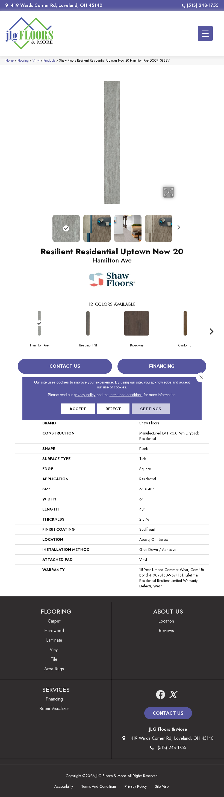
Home (9, 60)
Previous (46, 225)
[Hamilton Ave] (39, 323)
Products (49, 60)
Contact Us (64, 366)
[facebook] (160, 695)
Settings (150, 408)
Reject (113, 408)
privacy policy (85, 395)
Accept (77, 408)
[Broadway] (136, 323)
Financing (162, 366)
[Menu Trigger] (205, 33)
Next (177, 225)
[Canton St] (185, 323)
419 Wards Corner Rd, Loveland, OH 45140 (56, 5)
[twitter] (172, 695)
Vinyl (36, 60)
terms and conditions (126, 395)
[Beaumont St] (88, 323)
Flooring (23, 60)
